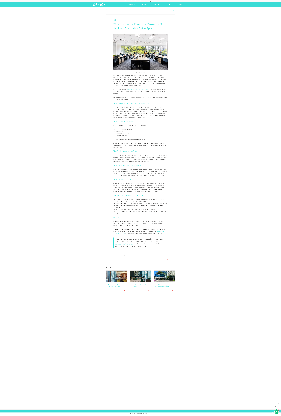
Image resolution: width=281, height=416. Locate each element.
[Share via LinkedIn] (121, 255)
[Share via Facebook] (114, 255)
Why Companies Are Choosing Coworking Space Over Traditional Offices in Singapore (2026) (116, 285)
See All (173, 267)
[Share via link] (125, 255)
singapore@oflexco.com (150, 1)
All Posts (108, 10)
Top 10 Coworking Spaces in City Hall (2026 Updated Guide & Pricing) (163, 285)
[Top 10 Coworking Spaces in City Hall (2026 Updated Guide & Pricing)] (164, 276)
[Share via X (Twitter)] (117, 255)
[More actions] (167, 20)
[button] (173, 10)
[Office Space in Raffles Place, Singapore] (140, 276)
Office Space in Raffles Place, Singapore (140, 285)
